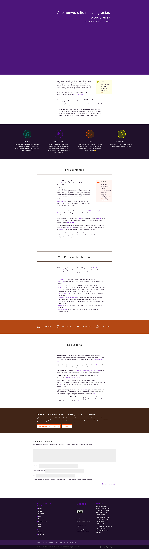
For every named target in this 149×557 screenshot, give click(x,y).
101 (39, 529)
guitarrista (41, 513)
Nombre (35, 466)
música (61, 384)
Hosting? (103, 181)
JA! (67, 401)
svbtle (80, 218)
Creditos (53, 3)
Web (34, 476)
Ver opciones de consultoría (49, 426)
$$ (87, 3)
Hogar (40, 508)
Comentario (37, 448)
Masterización (121, 141)
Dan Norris (62, 229)
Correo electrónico (39, 471)
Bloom (97, 365)
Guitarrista (65, 3)
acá (94, 394)
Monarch (60, 285)
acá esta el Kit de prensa (73, 377)
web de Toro (60, 183)
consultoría (97, 370)
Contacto (92, 3)
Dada (39, 524)
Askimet (60, 279)
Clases (59, 3)
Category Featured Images (65, 293)
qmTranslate (84, 390)
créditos (99, 532)
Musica (40, 511)
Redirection (61, 305)
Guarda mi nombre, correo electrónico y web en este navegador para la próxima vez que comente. (63, 480)
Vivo (39, 527)
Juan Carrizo (90, 21)
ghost (99, 218)
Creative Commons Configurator (67, 297)
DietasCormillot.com (84, 401)
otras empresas (78, 94)
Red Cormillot (86, 326)
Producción (73, 3)
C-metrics (61, 281)
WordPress (70, 227)
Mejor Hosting (66, 326)
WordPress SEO (62, 309)
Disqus (60, 301)
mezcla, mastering (87, 370)
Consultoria (104, 82)
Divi (96, 229)
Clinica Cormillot (93, 211)
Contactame (47, 326)
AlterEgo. (76, 547)
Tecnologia (107, 21)
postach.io (70, 222)
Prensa (40, 532)
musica (79, 370)
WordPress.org (97, 268)
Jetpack (60, 287)
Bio (78, 3)
